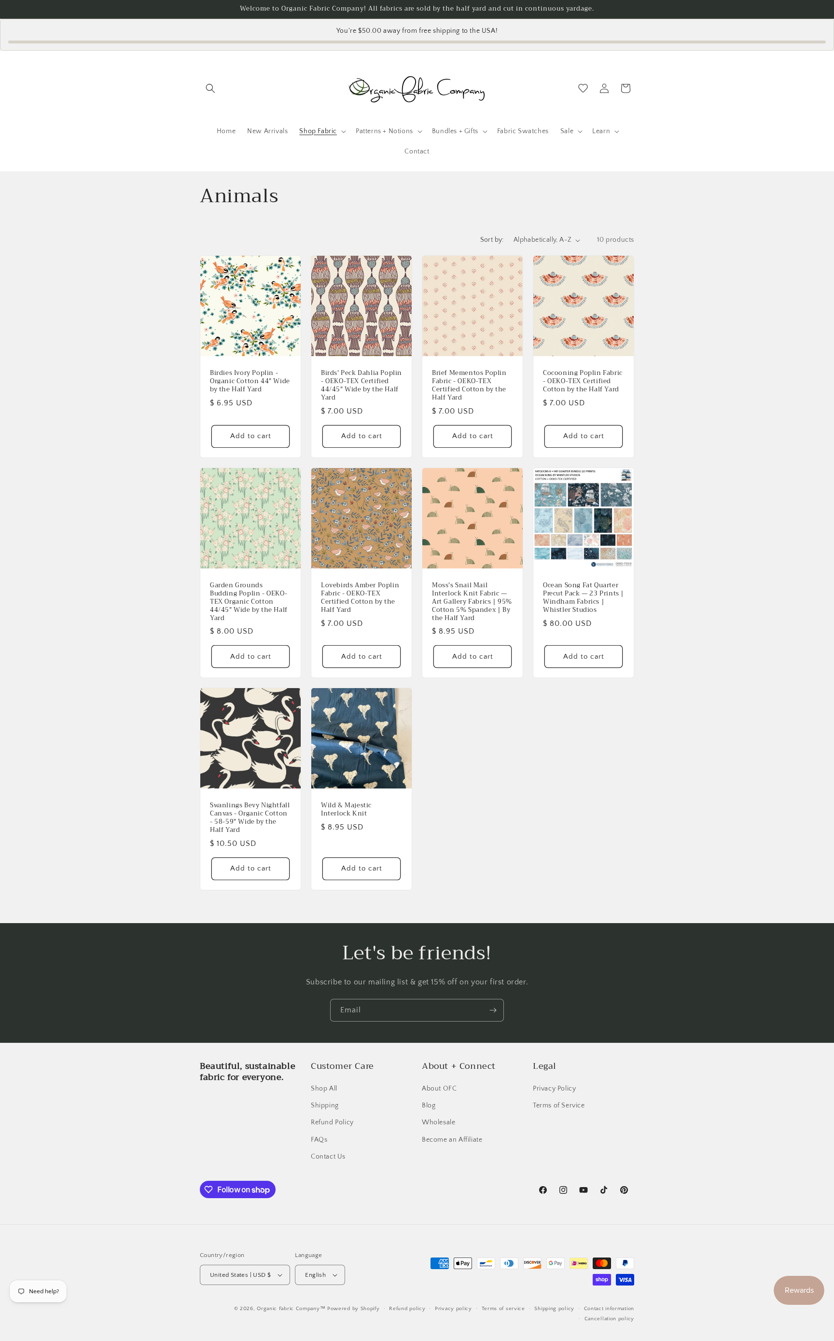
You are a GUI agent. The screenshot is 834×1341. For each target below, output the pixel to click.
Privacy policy (453, 1309)
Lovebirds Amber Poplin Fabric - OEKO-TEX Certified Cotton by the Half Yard (360, 597)
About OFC (439, 1088)
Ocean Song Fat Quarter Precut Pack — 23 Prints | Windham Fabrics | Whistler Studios (583, 597)
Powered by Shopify (353, 1309)
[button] (210, 88)
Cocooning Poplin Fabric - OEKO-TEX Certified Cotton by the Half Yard (583, 381)
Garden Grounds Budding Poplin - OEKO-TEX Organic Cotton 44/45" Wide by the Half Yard (249, 601)
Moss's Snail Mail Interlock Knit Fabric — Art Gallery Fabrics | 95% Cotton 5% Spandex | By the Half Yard (472, 601)
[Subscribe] (492, 1010)
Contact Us (328, 1157)
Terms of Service (559, 1105)
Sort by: (492, 240)
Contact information (609, 1309)
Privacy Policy (554, 1088)
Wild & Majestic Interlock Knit (346, 810)
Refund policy (407, 1309)
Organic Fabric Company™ (291, 1309)
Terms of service (503, 1309)
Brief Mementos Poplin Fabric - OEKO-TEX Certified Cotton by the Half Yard (469, 385)
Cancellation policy (609, 1319)
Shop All (324, 1088)
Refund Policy (332, 1122)
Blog (428, 1105)
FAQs (319, 1140)
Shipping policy (554, 1309)
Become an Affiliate (452, 1140)
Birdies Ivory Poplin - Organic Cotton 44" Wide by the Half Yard (250, 381)
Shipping (325, 1105)
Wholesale (438, 1122)
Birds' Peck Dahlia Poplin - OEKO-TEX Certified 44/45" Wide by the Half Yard (361, 385)
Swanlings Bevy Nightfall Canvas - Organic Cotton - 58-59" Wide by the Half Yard (250, 818)
